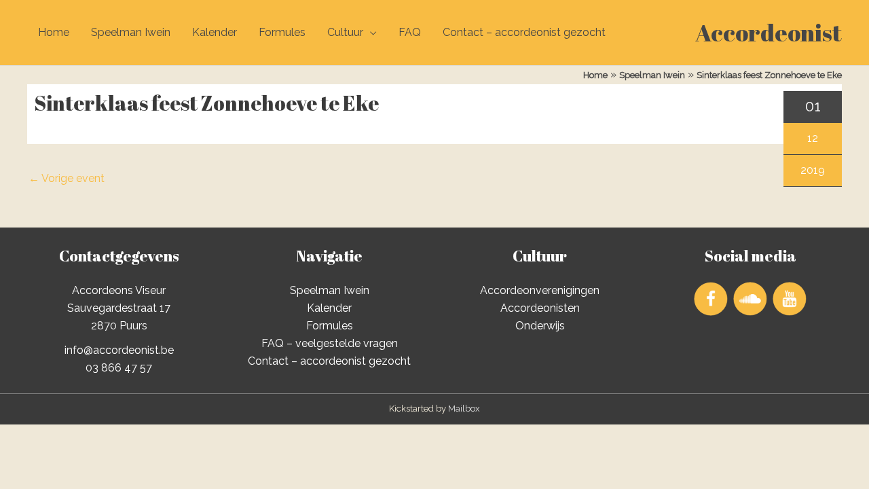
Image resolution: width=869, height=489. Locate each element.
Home (53, 32)
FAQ (410, 32)
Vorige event (67, 178)
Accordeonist (768, 32)
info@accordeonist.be (119, 350)
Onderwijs (540, 325)
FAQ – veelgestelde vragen (329, 343)
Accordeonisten (540, 308)
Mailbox (464, 408)
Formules (282, 32)
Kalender (214, 32)
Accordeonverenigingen (539, 290)
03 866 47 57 (119, 367)
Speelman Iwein (130, 32)
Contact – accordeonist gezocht (524, 32)
